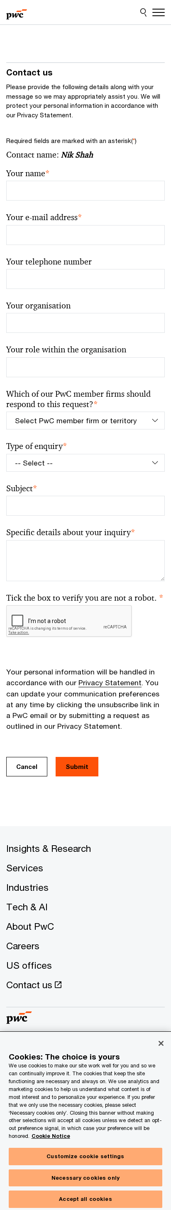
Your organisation (38, 306)
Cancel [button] (26, 766)
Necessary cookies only (85, 1177)
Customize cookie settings (85, 1156)
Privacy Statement (110, 682)
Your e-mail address (44, 217)
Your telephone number (49, 262)
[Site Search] (143, 12)
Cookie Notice (51, 1136)
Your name (28, 173)
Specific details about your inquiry (70, 532)
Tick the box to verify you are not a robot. (85, 598)
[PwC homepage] (16, 12)
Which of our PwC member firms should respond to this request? (78, 399)
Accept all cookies (85, 1198)
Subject (21, 488)
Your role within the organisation (66, 349)
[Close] (161, 1043)
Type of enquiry (36, 446)
